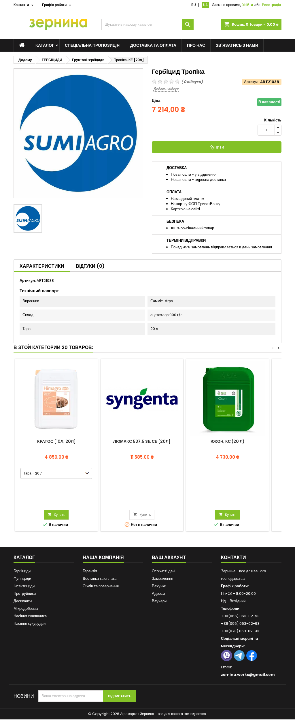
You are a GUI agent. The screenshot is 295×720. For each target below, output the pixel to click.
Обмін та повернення (101, 586)
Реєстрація (271, 4)
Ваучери (159, 601)
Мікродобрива (26, 608)
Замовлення (162, 578)
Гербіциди (22, 571)
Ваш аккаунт (169, 557)
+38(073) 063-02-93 (240, 631)
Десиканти (23, 601)
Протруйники (25, 593)
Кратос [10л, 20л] (56, 441)
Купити (216, 147)
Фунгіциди (22, 578)
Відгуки (90, 266)
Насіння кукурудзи (30, 623)
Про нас (196, 45)
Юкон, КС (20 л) (228, 441)
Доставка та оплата (153, 45)
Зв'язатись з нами (237, 45)
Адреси (158, 593)
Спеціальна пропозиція (92, 45)
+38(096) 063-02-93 (240, 623)
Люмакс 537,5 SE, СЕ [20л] (142, 441)
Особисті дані (163, 571)
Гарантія (90, 571)
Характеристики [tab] (42, 266)
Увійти (247, 4)
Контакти (233, 557)
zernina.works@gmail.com (248, 674)
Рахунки (159, 586)
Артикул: (251, 82)
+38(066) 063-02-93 (240, 616)
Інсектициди (24, 586)
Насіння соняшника (30, 616)
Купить (56, 514)
